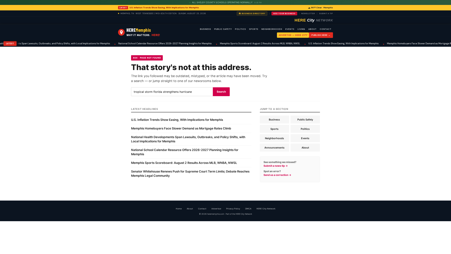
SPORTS (253, 29)
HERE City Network (266, 208)
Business (274, 119)
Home (179, 208)
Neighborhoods (274, 138)
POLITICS (240, 29)
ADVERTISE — (293, 35)
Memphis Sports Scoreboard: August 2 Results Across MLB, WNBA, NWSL (243, 43)
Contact (202, 208)
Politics (305, 128)
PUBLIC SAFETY (223, 29)
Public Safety (305, 119)
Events (305, 138)
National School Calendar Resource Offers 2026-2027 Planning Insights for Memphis (148, 43)
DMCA (248, 208)
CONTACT (325, 29)
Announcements (274, 147)
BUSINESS (205, 29)
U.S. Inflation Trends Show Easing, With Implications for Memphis (164, 7)
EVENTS (289, 29)
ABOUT (312, 29)
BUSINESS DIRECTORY (253, 13)
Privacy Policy (233, 208)
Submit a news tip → (276, 165)
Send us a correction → (277, 174)
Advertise (216, 208)
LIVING (301, 29)
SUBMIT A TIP (326, 13)
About (305, 147)
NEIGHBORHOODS (271, 29)
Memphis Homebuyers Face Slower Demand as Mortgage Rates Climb (408, 43)
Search (221, 91)
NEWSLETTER (308, 13)
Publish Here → (320, 35)
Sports (274, 128)
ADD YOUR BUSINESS (284, 13)
